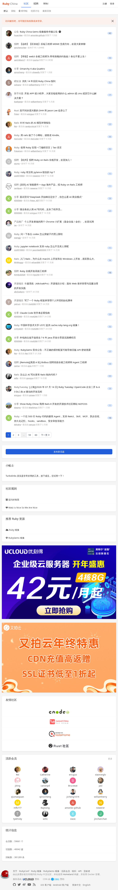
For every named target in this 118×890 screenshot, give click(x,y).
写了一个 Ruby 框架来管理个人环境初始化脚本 (43, 300)
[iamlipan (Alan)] (9, 186)
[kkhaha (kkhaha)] (9, 417)
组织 (74, 871)
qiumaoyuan (17, 796)
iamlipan (18, 188)
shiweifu (36, 72)
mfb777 (18, 807)
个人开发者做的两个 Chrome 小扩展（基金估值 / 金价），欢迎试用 (54, 221)
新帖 (13, 10)
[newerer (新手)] (100, 803)
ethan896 (35, 262)
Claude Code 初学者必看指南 (32, 312)
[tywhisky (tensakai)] (17, 814)
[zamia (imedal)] (9, 363)
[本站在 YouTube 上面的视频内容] (29, 884)
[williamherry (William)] (100, 792)
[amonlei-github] (73, 803)
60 (36, 434)
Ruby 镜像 (14, 529)
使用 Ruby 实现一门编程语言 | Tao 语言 (38, 147)
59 (29, 434)
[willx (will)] (9, 376)
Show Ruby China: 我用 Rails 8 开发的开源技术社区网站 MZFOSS (50, 403)
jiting (17, 785)
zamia (17, 366)
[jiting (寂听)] (17, 780)
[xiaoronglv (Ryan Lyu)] (100, 769)
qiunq (17, 163)
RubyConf (24, 871)
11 (110, 112)
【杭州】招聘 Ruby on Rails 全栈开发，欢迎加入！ (43, 159)
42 (110, 33)
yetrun (17, 304)
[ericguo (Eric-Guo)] (9, 388)
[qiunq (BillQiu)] (9, 161)
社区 (26, 3)
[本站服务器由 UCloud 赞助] (28, 879)
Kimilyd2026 (19, 274)
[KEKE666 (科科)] (9, 198)
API (80, 871)
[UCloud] (59, 581)
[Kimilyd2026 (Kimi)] (9, 272)
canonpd (45, 785)
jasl (100, 785)
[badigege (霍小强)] (9, 94)
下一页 (44, 434)
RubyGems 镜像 (16, 537)
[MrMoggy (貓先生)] (9, 260)
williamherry (34, 84)
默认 (6, 10)
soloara (17, 84)
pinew (32, 395)
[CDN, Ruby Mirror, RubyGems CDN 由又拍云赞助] (55, 879)
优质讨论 (35, 10)
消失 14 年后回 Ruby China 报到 (34, 81)
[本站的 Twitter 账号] (19, 884)
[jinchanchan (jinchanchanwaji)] (100, 814)
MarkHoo (33, 407)
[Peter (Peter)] (9, 111)
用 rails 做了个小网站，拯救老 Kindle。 (37, 135)
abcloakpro (19, 291)
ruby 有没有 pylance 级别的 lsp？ (34, 172)
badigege (18, 101)
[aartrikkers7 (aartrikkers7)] (9, 57)
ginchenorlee (20, 47)
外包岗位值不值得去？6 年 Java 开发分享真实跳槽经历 (45, 337)
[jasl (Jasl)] (100, 780)
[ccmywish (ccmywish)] (9, 326)
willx (16, 378)
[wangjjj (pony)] (9, 235)
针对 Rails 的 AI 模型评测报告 (32, 122)
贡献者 (87, 871)
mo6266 (32, 304)
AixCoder (18, 138)
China (10, 4)
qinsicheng (19, 72)
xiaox (72, 818)
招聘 (35, 3)
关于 (15, 871)
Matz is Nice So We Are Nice (22, 507)
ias (15, 225)
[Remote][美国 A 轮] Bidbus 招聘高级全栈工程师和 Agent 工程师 (50, 362)
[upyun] (59, 657)
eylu (29, 366)
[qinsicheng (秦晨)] (9, 70)
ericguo (30, 114)
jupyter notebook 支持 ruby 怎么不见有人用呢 (41, 246)
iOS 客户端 (46, 884)
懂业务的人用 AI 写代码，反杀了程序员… (38, 209)
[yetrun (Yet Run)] (9, 301)
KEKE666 (18, 200)
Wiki (45, 3)
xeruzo (32, 424)
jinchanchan (100, 818)
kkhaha (17, 424)
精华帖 (24, 10)
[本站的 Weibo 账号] (24, 884)
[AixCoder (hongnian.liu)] (9, 136)
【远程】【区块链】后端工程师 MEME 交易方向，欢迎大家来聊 (49, 43)
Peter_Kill (34, 200)
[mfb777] (17, 803)
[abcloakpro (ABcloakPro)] (9, 284)
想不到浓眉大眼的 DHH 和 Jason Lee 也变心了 (40, 110)
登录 (112, 3)
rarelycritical (30, 126)
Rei (15, 126)
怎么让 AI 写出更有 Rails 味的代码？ (35, 374)
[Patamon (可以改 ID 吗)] (9, 148)
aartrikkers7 (19, 60)
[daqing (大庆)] (9, 405)
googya (29, 378)
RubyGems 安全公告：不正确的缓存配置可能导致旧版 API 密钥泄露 (52, 349)
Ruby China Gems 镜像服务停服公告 (36, 31)
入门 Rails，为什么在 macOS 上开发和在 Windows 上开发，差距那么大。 (55, 258)
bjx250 (36, 274)
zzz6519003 (19, 175)
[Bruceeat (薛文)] (73, 780)
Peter (16, 114)
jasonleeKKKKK (39, 250)
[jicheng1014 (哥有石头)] (73, 792)
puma (36, 60)
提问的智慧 (13, 499)
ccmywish (18, 328)
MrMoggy (18, 262)
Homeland (68, 874)
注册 (105, 3)
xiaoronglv (100, 774)
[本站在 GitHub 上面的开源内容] (14, 884)
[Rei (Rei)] (9, 124)
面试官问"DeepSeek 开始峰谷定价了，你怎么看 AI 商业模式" (48, 196)
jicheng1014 (73, 796)
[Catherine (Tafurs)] (45, 769)
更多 (110, 758)
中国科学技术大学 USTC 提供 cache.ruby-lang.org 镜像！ (47, 325)
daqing (17, 407)
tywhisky (17, 818)
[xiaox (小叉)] (73, 814)
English (86, 884)
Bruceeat (72, 785)
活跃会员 (65, 871)
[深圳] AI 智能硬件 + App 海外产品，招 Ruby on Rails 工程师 (48, 184)
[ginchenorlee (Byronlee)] (9, 45)
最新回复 (47, 10)
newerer (36, 175)
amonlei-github (38, 35)
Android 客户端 (61, 884)
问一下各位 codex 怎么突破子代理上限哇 (38, 234)
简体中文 (76, 884)
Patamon (18, 151)
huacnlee (18, 35)
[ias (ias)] (9, 223)
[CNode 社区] (59, 711)
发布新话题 (59, 451)
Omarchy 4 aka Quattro (29, 68)
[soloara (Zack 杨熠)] (9, 82)
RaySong (45, 807)
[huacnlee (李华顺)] (9, 33)
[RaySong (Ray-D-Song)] (45, 803)
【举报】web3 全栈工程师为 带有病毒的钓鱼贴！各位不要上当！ (50, 56)
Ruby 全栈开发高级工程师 (30, 271)
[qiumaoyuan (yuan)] (17, 792)
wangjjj (17, 237)
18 (110, 272)
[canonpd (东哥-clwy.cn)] (45, 780)
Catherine (45, 774)
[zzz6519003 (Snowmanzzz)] (9, 173)
